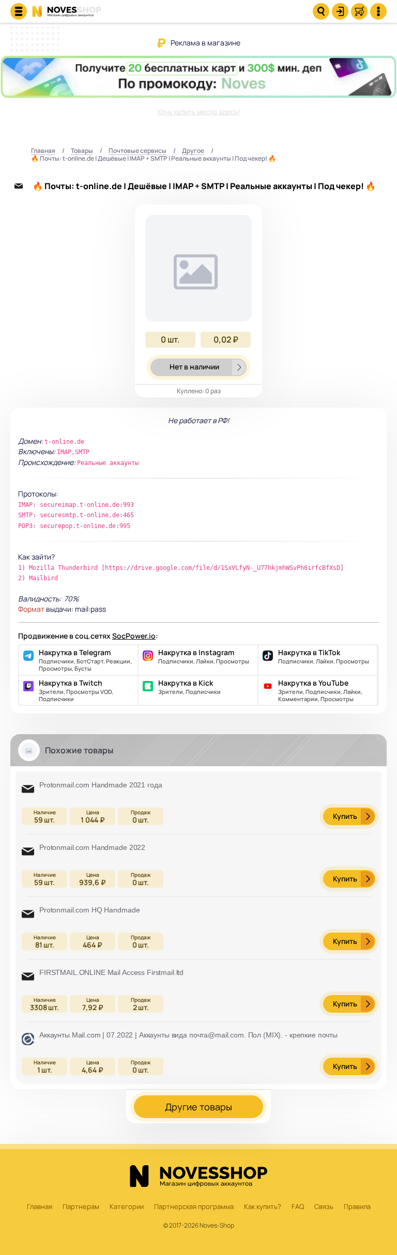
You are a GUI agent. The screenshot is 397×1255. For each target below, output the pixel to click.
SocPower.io (134, 636)
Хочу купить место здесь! (198, 111)
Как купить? (262, 1207)
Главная (43, 151)
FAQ (298, 1207)
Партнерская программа (194, 1207)
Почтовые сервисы (137, 151)
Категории (127, 1207)
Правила (357, 1207)
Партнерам (81, 1207)
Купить (345, 816)
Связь (323, 1207)
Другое (193, 151)
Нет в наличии (194, 366)
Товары (82, 151)
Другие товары (198, 1107)
